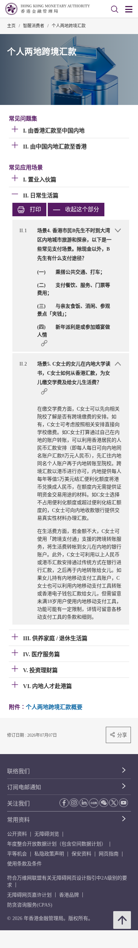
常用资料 (18, 820)
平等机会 (17, 854)
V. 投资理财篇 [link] (40, 670)
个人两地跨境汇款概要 (54, 707)
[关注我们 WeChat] (103, 802)
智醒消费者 (33, 25)
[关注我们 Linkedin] (83, 802)
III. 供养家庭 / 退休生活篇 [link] (55, 638)
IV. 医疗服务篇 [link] (41, 654)
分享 (122, 735)
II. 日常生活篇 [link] (40, 196)
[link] (115, 9)
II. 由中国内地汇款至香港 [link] (55, 147)
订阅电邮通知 (24, 787)
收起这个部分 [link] (82, 209)
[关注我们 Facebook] (64, 802)
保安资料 (81, 854)
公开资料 (17, 834)
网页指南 (109, 854)
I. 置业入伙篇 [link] (39, 180)
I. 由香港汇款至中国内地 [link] (54, 131)
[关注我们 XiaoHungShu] (93, 803)
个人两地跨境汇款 (69, 25)
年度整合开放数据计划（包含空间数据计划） (56, 844)
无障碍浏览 (46, 834)
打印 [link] (35, 209)
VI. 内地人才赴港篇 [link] (47, 686)
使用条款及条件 (24, 863)
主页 (11, 25)
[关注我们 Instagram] (74, 802)
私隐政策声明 (49, 854)
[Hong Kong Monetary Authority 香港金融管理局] (47, 9)
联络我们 (18, 771)
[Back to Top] (122, 920)
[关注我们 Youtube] (123, 802)
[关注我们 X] (113, 802)
